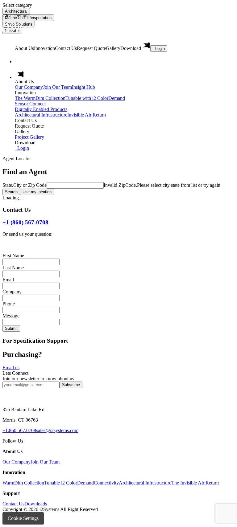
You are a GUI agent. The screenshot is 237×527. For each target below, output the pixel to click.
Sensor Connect (30, 103)
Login (160, 48)
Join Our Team (57, 87)
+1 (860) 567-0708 (25, 222)
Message (10, 315)
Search (11, 192)
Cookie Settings (23, 518)
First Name (13, 255)
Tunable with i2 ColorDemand (95, 98)
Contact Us (13, 503)
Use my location (37, 192)
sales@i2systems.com (57, 430)
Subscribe (71, 384)
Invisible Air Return (86, 114)
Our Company (29, 87)
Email (8, 279)
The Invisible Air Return (195, 482)
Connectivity (106, 482)
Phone (8, 303)
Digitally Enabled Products (41, 109)
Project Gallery (29, 137)
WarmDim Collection (23, 482)
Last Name (13, 267)
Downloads (35, 503)
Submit (11, 328)
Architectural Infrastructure (41, 114)
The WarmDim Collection (40, 98)
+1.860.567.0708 (19, 430)
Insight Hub (83, 87)
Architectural (16, 11)
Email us (10, 367)
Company (12, 291)
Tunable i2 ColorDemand (69, 482)
